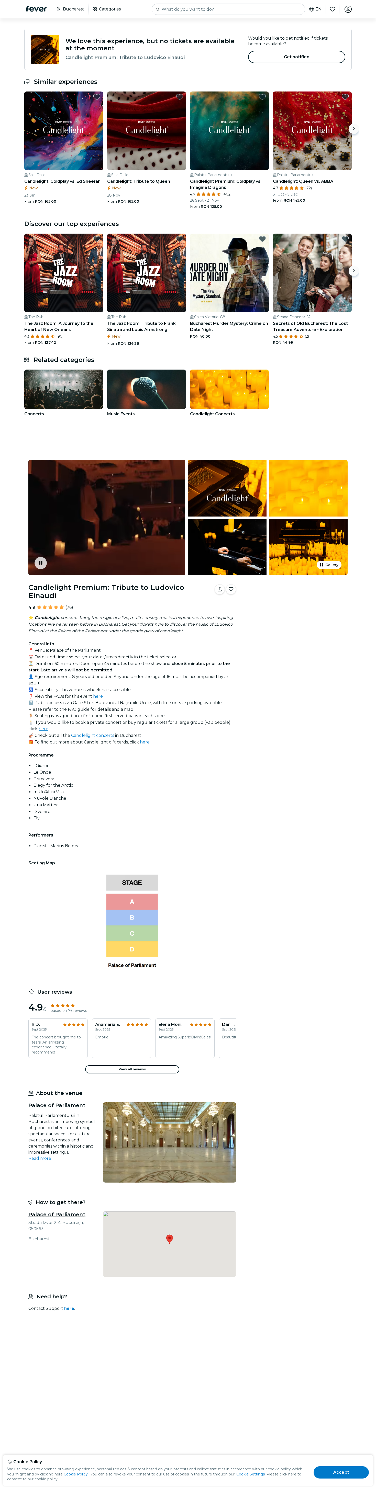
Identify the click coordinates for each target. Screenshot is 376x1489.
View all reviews (132, 1069)
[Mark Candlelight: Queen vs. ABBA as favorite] (345, 97)
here (98, 696)
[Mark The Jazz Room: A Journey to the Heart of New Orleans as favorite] (96, 239)
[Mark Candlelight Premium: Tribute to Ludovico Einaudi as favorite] (231, 589)
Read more (39, 1158)
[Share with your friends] (220, 589)
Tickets (295, 605)
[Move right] (354, 129)
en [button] (318, 9)
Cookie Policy (76, 1474)
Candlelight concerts (92, 735)
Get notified (297, 56)
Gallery (331, 565)
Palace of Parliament (56, 1214)
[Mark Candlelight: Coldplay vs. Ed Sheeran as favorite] (96, 97)
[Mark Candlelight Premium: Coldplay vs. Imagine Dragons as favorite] (262, 97)
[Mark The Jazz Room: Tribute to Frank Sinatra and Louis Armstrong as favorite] (179, 239)
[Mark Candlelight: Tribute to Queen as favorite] (179, 97)
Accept (341, 1472)
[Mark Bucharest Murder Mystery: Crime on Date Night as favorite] (262, 239)
